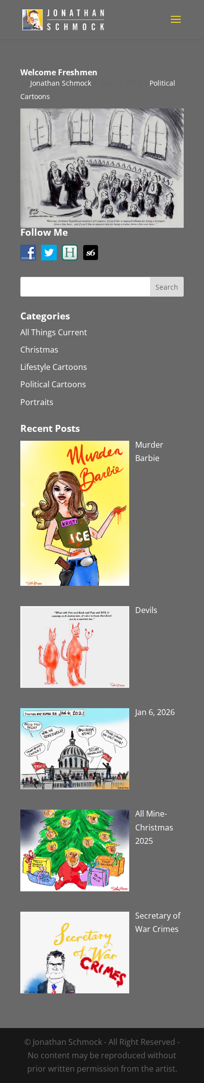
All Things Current (53, 332)
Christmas (39, 349)
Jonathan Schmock (60, 83)
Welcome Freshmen (59, 72)
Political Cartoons (53, 384)
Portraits (36, 402)
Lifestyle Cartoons (53, 366)
